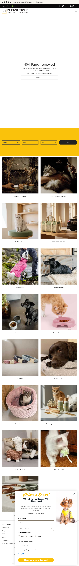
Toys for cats (59, 469)
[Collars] (20, 357)
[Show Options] (52, 528)
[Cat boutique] (20, 221)
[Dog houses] (59, 357)
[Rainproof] (20, 266)
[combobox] (39, 77)
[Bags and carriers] (59, 221)
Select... (5, 142)
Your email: (22, 519)
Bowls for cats (58, 333)
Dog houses (58, 378)
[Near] (59, 6)
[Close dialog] (74, 494)
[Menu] (76, 11)
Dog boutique (58, 287)
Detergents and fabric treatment (58, 424)
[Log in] (73, 6)
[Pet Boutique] (15, 11)
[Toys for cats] (59, 448)
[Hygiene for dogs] (20, 175)
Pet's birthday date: (25, 541)
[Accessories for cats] (59, 175)
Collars (20, 378)
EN (76, 6)
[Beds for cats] (20, 403)
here (32, 73)
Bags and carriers (58, 242)
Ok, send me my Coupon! (36, 560)
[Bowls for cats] (59, 312)
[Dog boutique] (59, 266)
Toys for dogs (20, 469)
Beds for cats (20, 424)
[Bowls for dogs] (20, 312)
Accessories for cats (58, 196)
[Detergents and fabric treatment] (59, 403)
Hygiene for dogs (20, 196)
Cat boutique (20, 242)
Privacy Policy (21, 554)
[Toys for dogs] (20, 448)
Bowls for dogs (20, 333)
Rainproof (20, 287)
